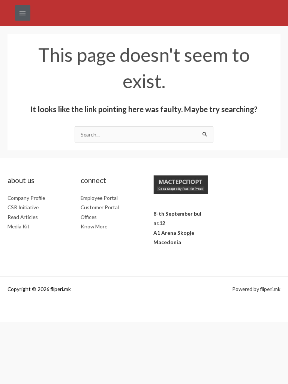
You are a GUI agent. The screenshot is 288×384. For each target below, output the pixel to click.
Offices (89, 217)
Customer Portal (100, 207)
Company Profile (26, 198)
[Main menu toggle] (22, 13)
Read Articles (23, 217)
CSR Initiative (23, 207)
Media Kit (19, 226)
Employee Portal (99, 198)
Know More (94, 226)
